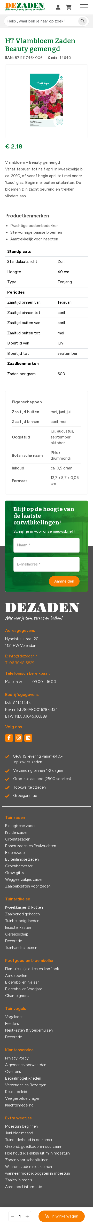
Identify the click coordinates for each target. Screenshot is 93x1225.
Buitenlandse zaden (22, 859)
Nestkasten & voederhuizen (29, 1030)
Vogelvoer (14, 1017)
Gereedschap (16, 934)
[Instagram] (18, 738)
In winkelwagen (64, 1216)
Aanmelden (64, 581)
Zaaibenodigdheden (22, 914)
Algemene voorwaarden (25, 1065)
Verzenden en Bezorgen (25, 1085)
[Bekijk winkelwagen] (68, 7)
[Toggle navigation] (84, 7)
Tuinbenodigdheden (22, 920)
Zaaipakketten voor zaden (28, 886)
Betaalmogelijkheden (23, 1078)
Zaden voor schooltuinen (26, 1160)
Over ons (13, 1071)
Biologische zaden (20, 825)
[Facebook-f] (9, 738)
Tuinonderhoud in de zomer (28, 1139)
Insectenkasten (18, 927)
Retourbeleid (16, 1091)
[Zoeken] (82, 21)
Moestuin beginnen (21, 1126)
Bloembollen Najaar (22, 982)
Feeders (12, 1023)
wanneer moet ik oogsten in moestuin (37, 1173)
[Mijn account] (58, 7)
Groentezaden (17, 839)
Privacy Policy (17, 1058)
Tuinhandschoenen (21, 947)
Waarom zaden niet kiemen (28, 1166)
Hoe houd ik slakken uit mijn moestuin (37, 1153)
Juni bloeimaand (19, 1133)
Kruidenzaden (16, 832)
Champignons (17, 995)
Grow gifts (14, 872)
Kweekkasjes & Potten (24, 907)
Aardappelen (16, 975)
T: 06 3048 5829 (19, 663)
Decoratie (13, 941)
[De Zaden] (25, 7)
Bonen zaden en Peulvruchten (30, 846)
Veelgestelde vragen (22, 1098)
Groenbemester (19, 866)
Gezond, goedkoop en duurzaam (33, 1146)
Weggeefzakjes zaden (24, 879)
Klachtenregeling (19, 1105)
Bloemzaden (16, 852)
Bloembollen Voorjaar (23, 989)
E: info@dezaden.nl (21, 656)
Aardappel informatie (23, 1186)
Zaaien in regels (18, 1180)
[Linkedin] (28, 738)
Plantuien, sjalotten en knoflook (32, 969)
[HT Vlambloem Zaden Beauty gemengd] (46, 101)
